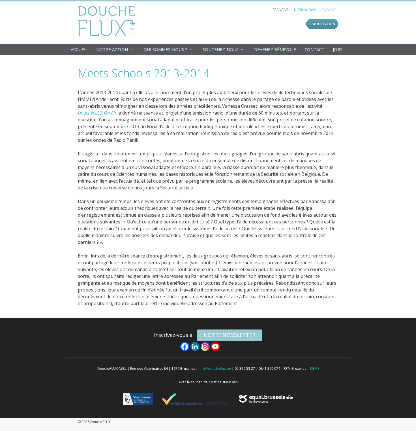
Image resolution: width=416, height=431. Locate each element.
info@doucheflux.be (215, 368)
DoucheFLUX (108, 21)
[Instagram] (205, 346)
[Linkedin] (195, 346)
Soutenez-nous (221, 49)
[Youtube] (215, 346)
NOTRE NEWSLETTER (229, 334)
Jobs (337, 49)
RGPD (314, 368)
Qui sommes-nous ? (165, 49)
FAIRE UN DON (322, 24)
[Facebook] (184, 346)
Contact (314, 49)
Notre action (112, 49)
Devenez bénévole (275, 49)
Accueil (79, 49)
